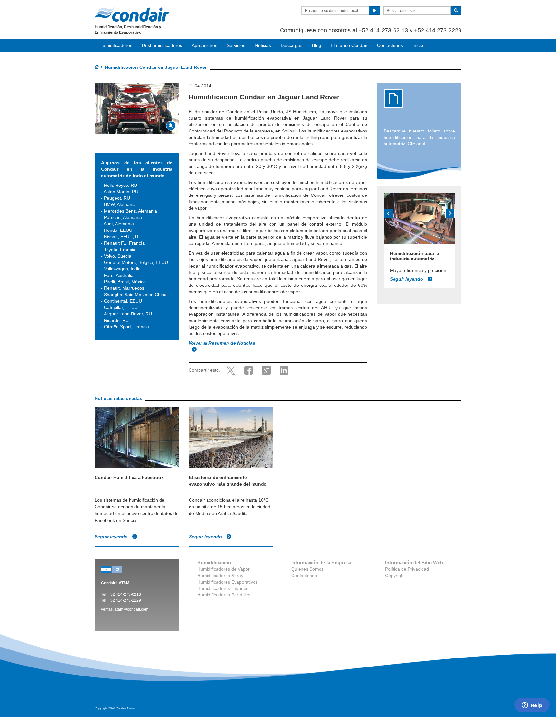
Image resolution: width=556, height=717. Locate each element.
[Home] (97, 67)
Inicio (417, 45)
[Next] (450, 213)
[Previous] (388, 213)
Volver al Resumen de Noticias (222, 343)
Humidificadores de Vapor (223, 569)
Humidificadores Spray (220, 575)
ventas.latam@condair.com (124, 609)
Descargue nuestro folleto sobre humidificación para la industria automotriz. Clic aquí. (419, 137)
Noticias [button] (263, 45)
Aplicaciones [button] (204, 45)
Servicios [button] (236, 45)
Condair (132, 14)
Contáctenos (390, 45)
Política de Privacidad (407, 569)
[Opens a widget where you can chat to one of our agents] (532, 706)
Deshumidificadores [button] (162, 45)
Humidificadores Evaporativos (227, 582)
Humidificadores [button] (115, 45)
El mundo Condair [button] (349, 45)
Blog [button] (316, 45)
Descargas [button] (291, 45)
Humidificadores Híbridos (222, 588)
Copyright (395, 575)
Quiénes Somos (307, 569)
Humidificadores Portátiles (223, 594)
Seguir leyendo (407, 279)
